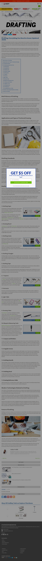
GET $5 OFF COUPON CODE (21, 182)
